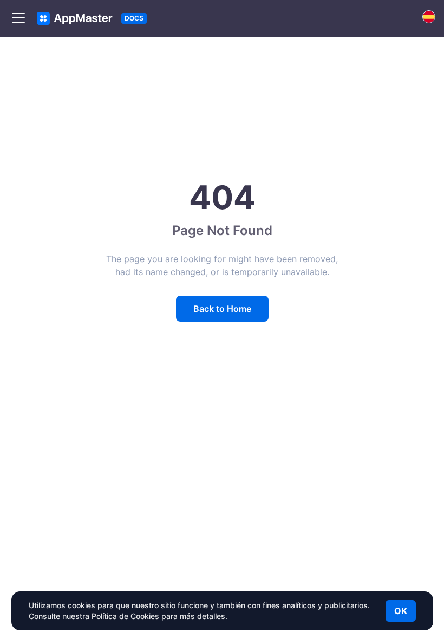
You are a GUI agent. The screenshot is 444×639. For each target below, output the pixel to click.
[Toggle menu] (18, 18)
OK (400, 610)
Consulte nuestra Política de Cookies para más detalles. (128, 616)
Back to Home (222, 308)
